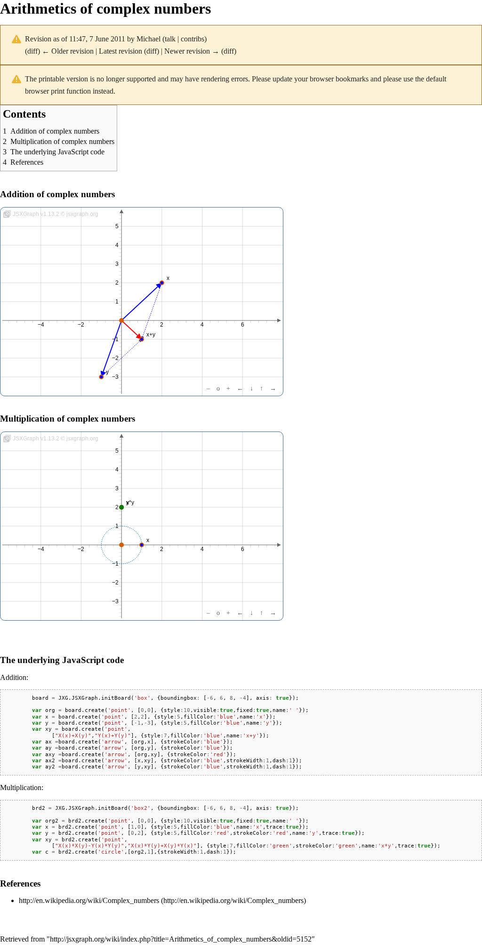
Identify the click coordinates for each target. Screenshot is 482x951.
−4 (41, 324)
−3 (115, 377)
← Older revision (68, 51)
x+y (150, 334)
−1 (115, 339)
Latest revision (120, 51)
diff (32, 51)
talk (170, 39)
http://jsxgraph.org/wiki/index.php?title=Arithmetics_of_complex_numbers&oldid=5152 (181, 939)
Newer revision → (191, 51)
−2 (81, 324)
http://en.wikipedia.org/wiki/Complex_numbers (89, 900)
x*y (130, 502)
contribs (192, 39)
